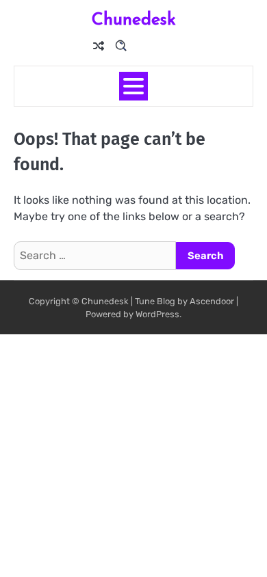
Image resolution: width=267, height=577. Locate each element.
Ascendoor (212, 301)
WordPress (157, 314)
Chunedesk (134, 18)
